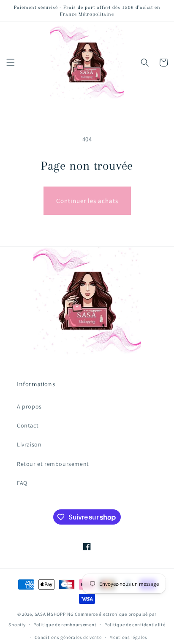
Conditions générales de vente (68, 637)
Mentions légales (128, 637)
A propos (29, 406)
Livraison (29, 444)
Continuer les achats (87, 201)
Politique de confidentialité (135, 625)
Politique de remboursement (64, 625)
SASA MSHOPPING (54, 614)
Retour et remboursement (53, 464)
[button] (10, 62)
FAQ (22, 483)
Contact (27, 425)
